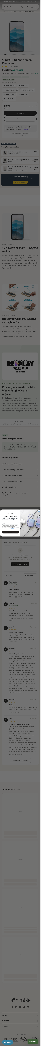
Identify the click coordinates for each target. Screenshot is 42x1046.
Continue (10, 532)
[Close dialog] (39, 511)
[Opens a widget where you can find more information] (7, 1042)
